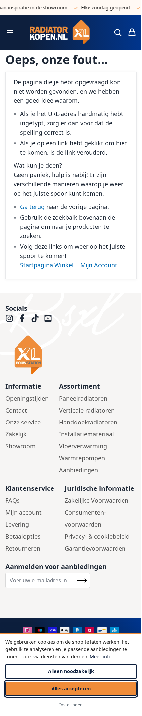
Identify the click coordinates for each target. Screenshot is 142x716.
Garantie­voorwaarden (95, 548)
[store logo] (62, 32)
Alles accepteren (71, 688)
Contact (16, 410)
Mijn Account (98, 265)
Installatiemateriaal (86, 434)
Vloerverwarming (83, 446)
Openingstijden (27, 398)
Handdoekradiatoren (88, 422)
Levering (17, 524)
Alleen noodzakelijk (71, 671)
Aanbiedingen (78, 470)
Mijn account (23, 512)
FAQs (12, 500)
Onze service (23, 422)
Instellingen (71, 705)
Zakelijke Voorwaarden (96, 500)
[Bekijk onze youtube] (48, 318)
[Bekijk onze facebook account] (22, 318)
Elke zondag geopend (103, 7)
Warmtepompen (82, 458)
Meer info (101, 656)
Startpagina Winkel (47, 265)
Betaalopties (23, 536)
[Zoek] (117, 32)
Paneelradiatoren (83, 398)
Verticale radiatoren (87, 410)
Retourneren (22, 548)
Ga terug (32, 207)
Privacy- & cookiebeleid (97, 536)
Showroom (20, 446)
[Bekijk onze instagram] (9, 318)
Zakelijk (16, 434)
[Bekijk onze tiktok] (35, 318)
